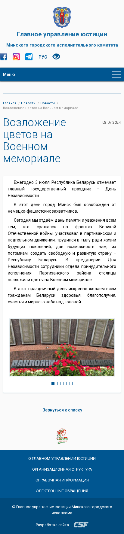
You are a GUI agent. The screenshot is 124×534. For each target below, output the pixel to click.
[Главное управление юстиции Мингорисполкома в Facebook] (3, 56)
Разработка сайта (52, 525)
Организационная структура (62, 469)
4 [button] (71, 383)
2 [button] (58, 383)
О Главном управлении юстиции (62, 458)
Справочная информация (62, 480)
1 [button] (52, 383)
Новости (28, 103)
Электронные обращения (62, 491)
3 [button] (65, 383)
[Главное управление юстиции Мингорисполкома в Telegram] (29, 56)
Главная (9, 103)
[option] (62, 347)
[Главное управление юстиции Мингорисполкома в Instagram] (16, 56)
